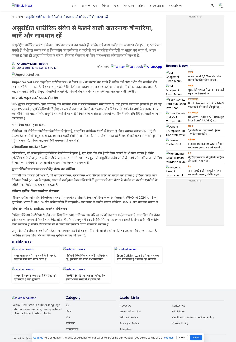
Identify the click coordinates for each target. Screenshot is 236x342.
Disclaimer (178, 311)
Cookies (38, 337)
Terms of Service (130, 311)
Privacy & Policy (129, 323)
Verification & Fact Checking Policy (193, 317)
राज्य (85, 5)
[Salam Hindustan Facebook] (134, 66)
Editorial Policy (129, 317)
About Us (125, 305)
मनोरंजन (129, 5)
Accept (196, 337)
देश (95, 5)
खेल (116, 5)
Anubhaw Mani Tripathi (32, 64)
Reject (182, 337)
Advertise (126, 329)
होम (74, 5)
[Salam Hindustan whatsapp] (153, 66)
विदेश (105, 5)
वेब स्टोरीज (175, 5)
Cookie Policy (180, 323)
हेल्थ (141, 5)
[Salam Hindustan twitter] (118, 66)
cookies (168, 337)
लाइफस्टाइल (157, 5)
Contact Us (178, 305)
